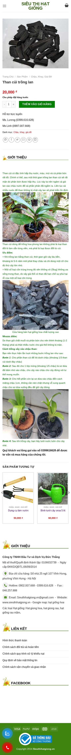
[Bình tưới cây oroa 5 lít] (53, 489)
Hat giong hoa (34, 608)
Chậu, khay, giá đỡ (41, 76)
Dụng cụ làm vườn (18, 510)
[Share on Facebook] (11, 140)
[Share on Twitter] (17, 140)
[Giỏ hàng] (67, 5)
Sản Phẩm (22, 76)
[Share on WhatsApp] (5, 140)
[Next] (68, 499)
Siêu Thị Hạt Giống (35, 6)
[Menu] (4, 6)
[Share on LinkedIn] (35, 140)
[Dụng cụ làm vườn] (18, 489)
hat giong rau (51, 608)
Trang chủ (8, 76)
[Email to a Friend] (23, 140)
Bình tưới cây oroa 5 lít (53, 510)
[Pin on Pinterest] (29, 140)
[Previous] (2, 499)
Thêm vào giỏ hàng (37, 104)
